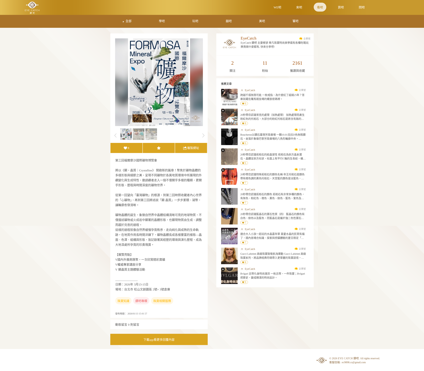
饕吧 (295, 21)
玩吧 (195, 21)
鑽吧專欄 (141, 301)
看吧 (320, 7)
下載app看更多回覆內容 (159, 339)
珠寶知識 (123, 301)
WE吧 (277, 7)
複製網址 (193, 148)
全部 (129, 21)
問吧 (362, 7)
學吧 (162, 21)
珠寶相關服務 (162, 301)
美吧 (262, 21)
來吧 (299, 7)
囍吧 (229, 21)
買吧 (341, 7)
